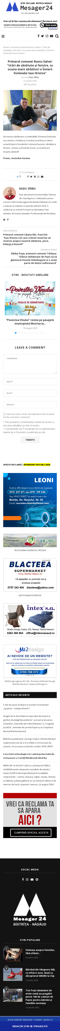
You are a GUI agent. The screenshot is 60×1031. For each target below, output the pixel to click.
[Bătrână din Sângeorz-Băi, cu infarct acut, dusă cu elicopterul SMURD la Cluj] (12, 974)
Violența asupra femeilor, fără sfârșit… (40, 951)
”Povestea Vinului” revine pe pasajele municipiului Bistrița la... (30, 321)
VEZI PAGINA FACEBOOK (30, 595)
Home (6, 47)
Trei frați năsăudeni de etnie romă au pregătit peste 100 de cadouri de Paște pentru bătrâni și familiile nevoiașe (39, 996)
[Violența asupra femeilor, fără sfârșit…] (12, 954)
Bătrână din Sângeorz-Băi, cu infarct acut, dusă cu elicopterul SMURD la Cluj (40, 972)
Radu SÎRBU (34, 77)
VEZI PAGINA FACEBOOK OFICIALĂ (30, 550)
